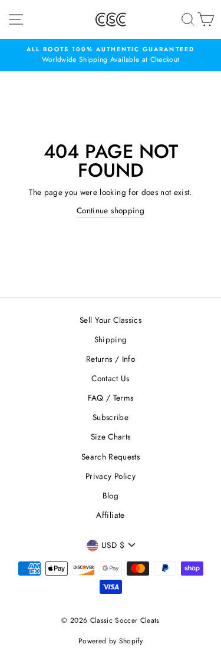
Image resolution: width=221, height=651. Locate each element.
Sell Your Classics (110, 320)
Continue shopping (110, 210)
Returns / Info (110, 359)
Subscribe (110, 417)
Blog (110, 495)
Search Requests (110, 456)
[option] (110, 55)
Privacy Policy (110, 476)
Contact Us (110, 378)
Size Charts (111, 436)
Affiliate (110, 515)
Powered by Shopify (110, 641)
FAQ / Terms (111, 398)
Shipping (110, 339)
